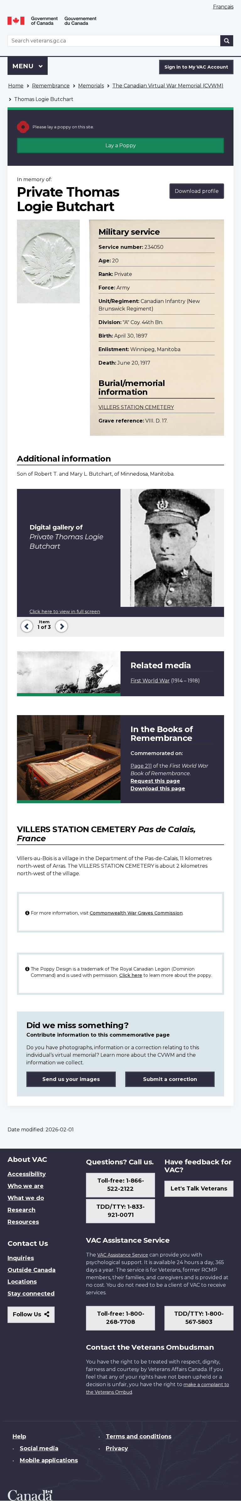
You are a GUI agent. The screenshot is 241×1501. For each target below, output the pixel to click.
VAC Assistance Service (122, 1255)
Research (21, 1210)
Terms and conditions (138, 1436)
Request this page (155, 781)
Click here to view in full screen (64, 611)
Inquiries (21, 1258)
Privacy (117, 1448)
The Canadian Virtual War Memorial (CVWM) (167, 86)
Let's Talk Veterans (199, 1188)
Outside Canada (32, 1270)
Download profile (197, 191)
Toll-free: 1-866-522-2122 (120, 1184)
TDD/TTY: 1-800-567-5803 (199, 1317)
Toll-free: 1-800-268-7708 (120, 1317)
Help (19, 1436)
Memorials (91, 86)
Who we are (26, 1186)
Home (16, 86)
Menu (23, 66)
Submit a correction (170, 1079)
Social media (39, 1448)
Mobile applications (49, 1460)
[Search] (226, 41)
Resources (23, 1221)
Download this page (158, 789)
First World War (150, 681)
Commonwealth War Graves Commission (136, 913)
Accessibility (27, 1174)
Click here (130, 975)
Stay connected (31, 1293)
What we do (26, 1198)
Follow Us (34, 1317)
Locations (22, 1281)
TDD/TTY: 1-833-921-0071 (120, 1210)
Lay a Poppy (120, 145)
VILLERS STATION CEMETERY (136, 407)
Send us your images (71, 1079)
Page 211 (141, 766)
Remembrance (51, 86)
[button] (25, 626)
